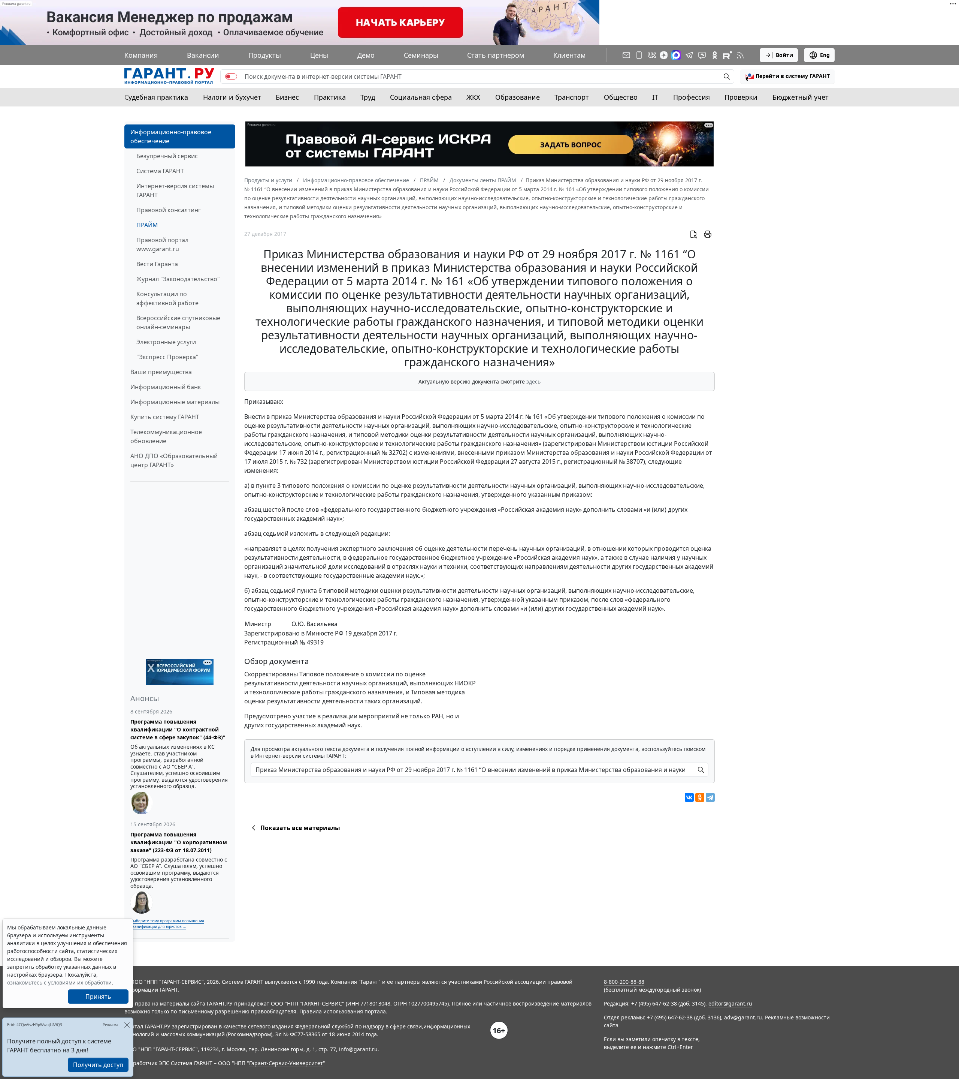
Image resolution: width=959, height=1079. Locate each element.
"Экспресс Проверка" (167, 357)
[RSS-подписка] (740, 55)
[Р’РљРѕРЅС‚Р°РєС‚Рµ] (689, 797)
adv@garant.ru (743, 1017)
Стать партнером (495, 55)
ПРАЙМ (147, 225)
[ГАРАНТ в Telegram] (689, 55)
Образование (517, 97)
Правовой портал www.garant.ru (162, 244)
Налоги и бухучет (232, 97)
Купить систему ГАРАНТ (164, 417)
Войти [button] (784, 54)
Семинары (421, 55)
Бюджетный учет (800, 97)
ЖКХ (473, 97)
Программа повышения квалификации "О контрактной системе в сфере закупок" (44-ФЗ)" (178, 729)
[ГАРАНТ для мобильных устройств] (639, 55)
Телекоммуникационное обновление (166, 436)
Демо (366, 55)
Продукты (264, 55)
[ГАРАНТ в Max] (676, 55)
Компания (141, 55)
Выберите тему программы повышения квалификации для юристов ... (167, 923)
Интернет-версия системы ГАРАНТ (175, 190)
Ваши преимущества (161, 372)
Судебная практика (156, 97)
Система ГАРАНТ (160, 171)
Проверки (740, 97)
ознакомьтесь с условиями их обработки (59, 982)
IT (655, 97)
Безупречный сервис (167, 156)
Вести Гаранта (157, 264)
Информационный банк (165, 387)
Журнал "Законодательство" (178, 279)
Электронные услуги (166, 342)
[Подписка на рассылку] (626, 55)
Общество (621, 97)
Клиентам (569, 55)
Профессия (691, 97)
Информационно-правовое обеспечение (170, 136)
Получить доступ (98, 1065)
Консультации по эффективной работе (167, 298)
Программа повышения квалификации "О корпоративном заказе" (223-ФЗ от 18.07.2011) (178, 842)
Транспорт (571, 97)
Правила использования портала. (343, 1011)
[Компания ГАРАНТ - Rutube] (727, 55)
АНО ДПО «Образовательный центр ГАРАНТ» (174, 460)
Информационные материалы (175, 402)
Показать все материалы (300, 828)
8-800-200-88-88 (624, 981)
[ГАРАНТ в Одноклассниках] (714, 55)
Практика (330, 97)
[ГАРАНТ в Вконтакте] (651, 55)
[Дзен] (664, 55)
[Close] (127, 1025)
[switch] (231, 76)
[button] (787, 76)
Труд (367, 97)
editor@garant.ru (730, 1003)
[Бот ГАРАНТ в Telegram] (702, 55)
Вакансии (203, 55)
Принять (98, 996)
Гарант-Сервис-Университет (286, 1063)
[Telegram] (710, 797)
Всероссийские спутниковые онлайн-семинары (178, 322)
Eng (825, 54)
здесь (533, 381)
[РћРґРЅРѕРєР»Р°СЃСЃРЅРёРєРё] (699, 797)
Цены (319, 55)
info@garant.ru (358, 1049)
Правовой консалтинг (168, 210)
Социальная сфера (421, 97)
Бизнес (287, 97)
